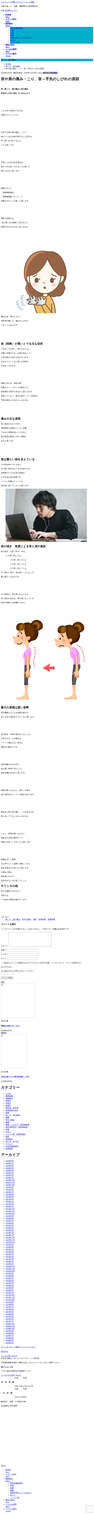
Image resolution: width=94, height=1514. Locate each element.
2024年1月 (10, 1235)
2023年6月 (10, 1252)
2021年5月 (10, 1312)
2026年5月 (10, 1168)
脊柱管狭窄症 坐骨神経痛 (17, 1127)
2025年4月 (10, 1199)
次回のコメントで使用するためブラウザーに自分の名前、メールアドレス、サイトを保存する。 (43, 963)
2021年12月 (10, 1295)
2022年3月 (10, 1288)
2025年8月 (10, 1190)
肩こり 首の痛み (50, 73)
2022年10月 (10, 1271)
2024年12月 (10, 1209)
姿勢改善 (42, 919)
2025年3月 (10, 1202)
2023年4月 (10, 1257)
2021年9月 (10, 1302)
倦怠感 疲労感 (12, 1108)
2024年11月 (10, 1211)
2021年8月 (10, 1305)
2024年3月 (10, 1230)
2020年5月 (10, 1340)
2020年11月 (10, 1326)
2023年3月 (10, 1259)
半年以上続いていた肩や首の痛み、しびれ (15, 1076)
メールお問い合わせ (9, 1356)
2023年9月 (10, 1245)
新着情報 (51, 919)
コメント (4, 946)
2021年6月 (10, 1309)
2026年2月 (10, 1175)
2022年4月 (10, 1285)
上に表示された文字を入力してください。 (18, 971)
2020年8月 (10, 1333)
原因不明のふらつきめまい (21, 38)
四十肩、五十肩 (12, 1141)
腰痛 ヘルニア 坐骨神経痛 (17, 1125)
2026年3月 (10, 1173)
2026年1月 (10, 1178)
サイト (3, 958)
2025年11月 (10, 1182)
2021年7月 (10, 1307)
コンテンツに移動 (8, 2)
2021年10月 (10, 1300)
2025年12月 (10, 1180)
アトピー (9, 1144)
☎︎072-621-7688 (7, 1367)
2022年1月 (10, 1293)
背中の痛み (26, 919)
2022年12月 (10, 1266)
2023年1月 (10, 1264)
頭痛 (12, 33)
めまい (8, 1132)
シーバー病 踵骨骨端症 (16, 1134)
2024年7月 (10, 1221)
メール (4, 954)
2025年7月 (10, 1192)
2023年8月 (10, 1247)
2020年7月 (10, 1336)
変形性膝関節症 (16, 28)
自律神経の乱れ (12, 1110)
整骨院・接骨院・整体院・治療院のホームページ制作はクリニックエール (31, 1462)
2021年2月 (10, 1319)
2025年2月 (10, 1204)
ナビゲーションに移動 (25, 2)
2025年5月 (10, 1197)
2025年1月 (10, 1206)
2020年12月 (10, 1324)
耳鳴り (8, 1103)
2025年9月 (10, 1187)
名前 (3, 950)
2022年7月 (10, 1278)
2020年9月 (10, 1331)
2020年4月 (10, 1343)
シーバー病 (14, 42)
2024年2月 (10, 1233)
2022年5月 (10, 1283)
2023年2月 (10, 1261)
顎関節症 (9, 1098)
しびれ (8, 1094)
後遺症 (8, 1105)
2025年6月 (10, 1194)
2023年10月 (10, 1242)
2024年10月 (10, 1214)
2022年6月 (10, 1281)
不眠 (12, 30)
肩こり (13, 40)
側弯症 (8, 1101)
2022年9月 (10, 1273)
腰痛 (12, 35)
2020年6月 (10, 1338)
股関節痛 (10, 1096)
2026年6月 (10, 1166)
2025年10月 (10, 1185)
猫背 (35, 919)
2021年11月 (10, 1297)
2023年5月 (10, 1254)
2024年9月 (10, 1216)
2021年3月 (10, 1316)
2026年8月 (10, 1161)
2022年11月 (10, 1269)
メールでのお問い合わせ (11, 1375)
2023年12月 (10, 1237)
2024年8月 (10, 1218)
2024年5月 (10, 1226)
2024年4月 (10, 1228)
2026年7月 (10, 1163)
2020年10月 (10, 1328)
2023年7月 (10, 1249)
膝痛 (7, 1122)
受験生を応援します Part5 (10, 1026)
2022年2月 (10, 1290)
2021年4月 (10, 1314)
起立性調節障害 (12, 1146)
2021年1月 (10, 1321)
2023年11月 (10, 1240)
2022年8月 (10, 1276)
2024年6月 (10, 1223)
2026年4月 (10, 1170)
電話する (4, 1351)
